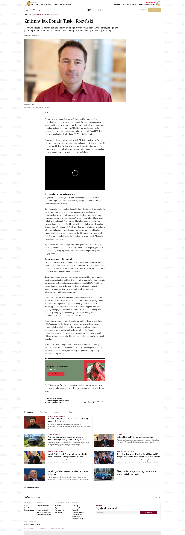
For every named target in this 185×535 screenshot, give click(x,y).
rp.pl (46, 113)
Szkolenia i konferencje (32, 524)
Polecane (43, 412)
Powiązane (28, 412)
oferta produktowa (57, 528)
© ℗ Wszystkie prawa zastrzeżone (57, 401)
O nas (26, 506)
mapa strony (28, 528)
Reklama (58, 506)
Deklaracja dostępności (44, 514)
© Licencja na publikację (53, 398)
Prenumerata (59, 510)
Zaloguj (154, 10)
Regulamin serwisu (43, 510)
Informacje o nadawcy (44, 512)
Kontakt (27, 508)
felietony (119, 434)
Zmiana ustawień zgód (44, 508)
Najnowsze (58, 412)
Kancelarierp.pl (77, 514)
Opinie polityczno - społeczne (47, 15)
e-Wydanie (142, 10)
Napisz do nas (29, 510)
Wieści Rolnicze (77, 516)
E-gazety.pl (76, 508)
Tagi (70, 412)
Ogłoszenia (58, 508)
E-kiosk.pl (75, 506)
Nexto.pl (75, 510)
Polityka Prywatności (44, 506)
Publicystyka (98, 10)
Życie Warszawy (77, 518)
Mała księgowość (78, 512)
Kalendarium (42, 528)
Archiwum (58, 512)
